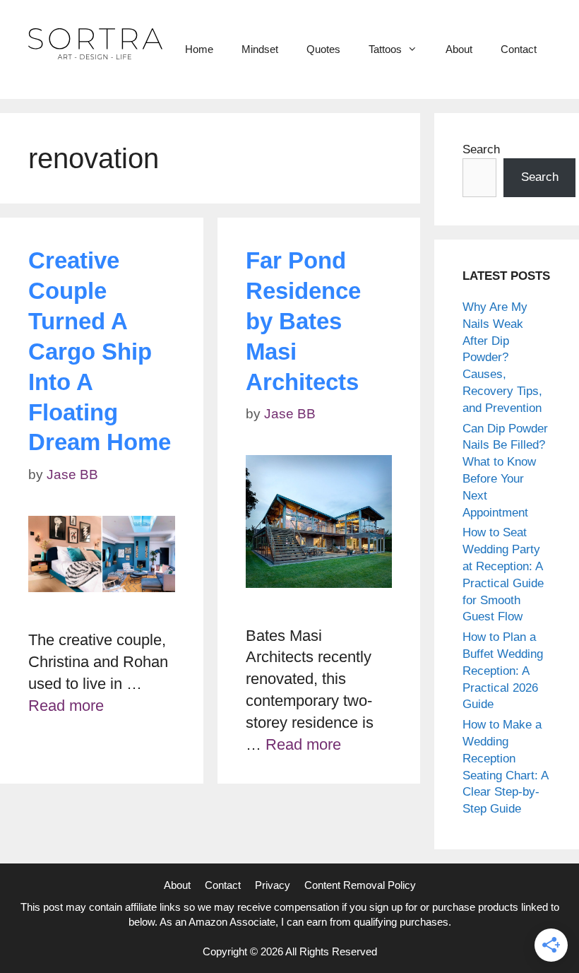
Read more (66, 705)
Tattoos (385, 49)
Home (199, 49)
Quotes (323, 49)
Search (481, 149)
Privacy (272, 885)
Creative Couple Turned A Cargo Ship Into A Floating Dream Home (99, 351)
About (459, 49)
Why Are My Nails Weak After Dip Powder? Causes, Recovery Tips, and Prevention (502, 357)
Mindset (259, 49)
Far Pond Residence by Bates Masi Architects (303, 321)
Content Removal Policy (360, 885)
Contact (519, 49)
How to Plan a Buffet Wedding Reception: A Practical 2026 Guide (502, 670)
